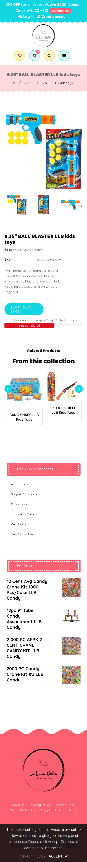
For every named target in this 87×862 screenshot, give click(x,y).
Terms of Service (22, 810)
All (14, 83)
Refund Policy (66, 805)
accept (58, 856)
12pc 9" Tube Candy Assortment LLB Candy (24, 619)
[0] (33, 56)
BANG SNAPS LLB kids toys (24, 417)
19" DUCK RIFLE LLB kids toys (63, 410)
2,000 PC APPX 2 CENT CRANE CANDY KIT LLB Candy (24, 648)
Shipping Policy (52, 810)
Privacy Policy (40, 805)
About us (18, 805)
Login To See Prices (21, 309)
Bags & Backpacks (25, 494)
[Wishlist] (20, 55)
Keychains (18, 524)
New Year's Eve (22, 534)
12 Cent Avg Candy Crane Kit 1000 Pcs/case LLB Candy (27, 589)
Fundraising (19, 504)
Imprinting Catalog (25, 514)
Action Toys (19, 484)
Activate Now (60, 11)
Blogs (73, 810)
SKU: (8, 260)
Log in (28, 16)
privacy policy (32, 856)
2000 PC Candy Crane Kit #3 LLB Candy (25, 674)
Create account (55, 16)
